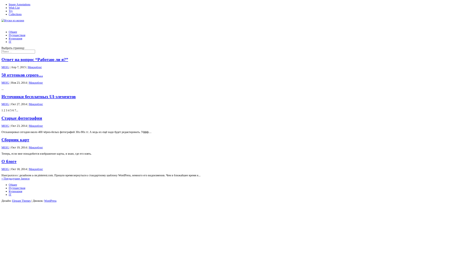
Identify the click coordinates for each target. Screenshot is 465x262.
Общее (13, 184)
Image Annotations (19, 4)
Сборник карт (15, 139)
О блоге (9, 161)
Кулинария (15, 38)
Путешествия (17, 188)
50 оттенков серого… (22, 75)
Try (11, 11)
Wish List (14, 7)
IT (10, 41)
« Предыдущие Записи (15, 178)
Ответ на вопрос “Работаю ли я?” (34, 59)
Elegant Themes (21, 200)
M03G (5, 67)
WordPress (50, 200)
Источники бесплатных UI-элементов (38, 96)
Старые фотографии (21, 118)
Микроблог (35, 67)
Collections (15, 14)
